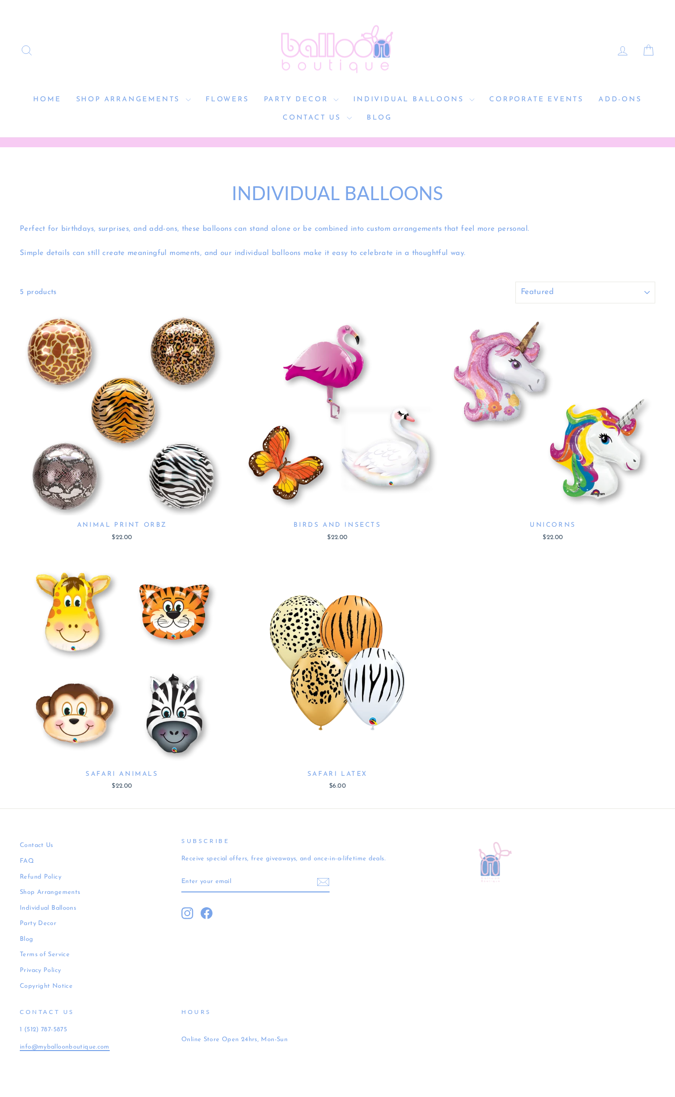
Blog (379, 118)
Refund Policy (40, 877)
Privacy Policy (40, 970)
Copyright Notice (46, 986)
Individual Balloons (410, 99)
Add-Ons (620, 99)
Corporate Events (536, 99)
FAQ (27, 861)
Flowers (227, 99)
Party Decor (298, 99)
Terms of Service (45, 954)
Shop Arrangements (129, 99)
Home (47, 99)
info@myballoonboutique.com (65, 1047)
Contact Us (313, 118)
